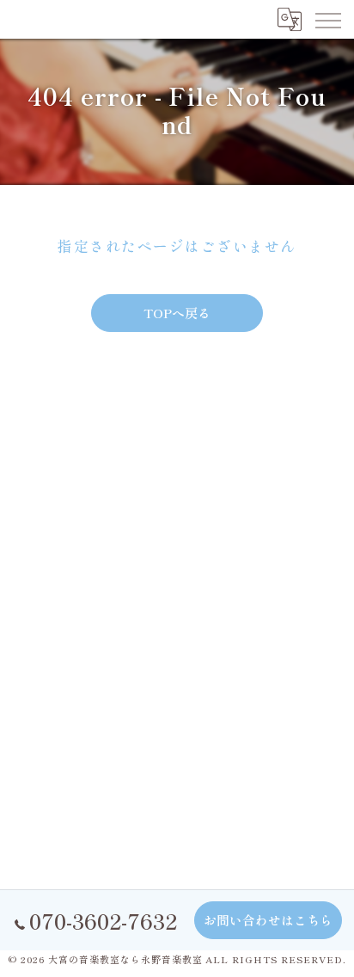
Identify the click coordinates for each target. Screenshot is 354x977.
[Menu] (327, 19)
